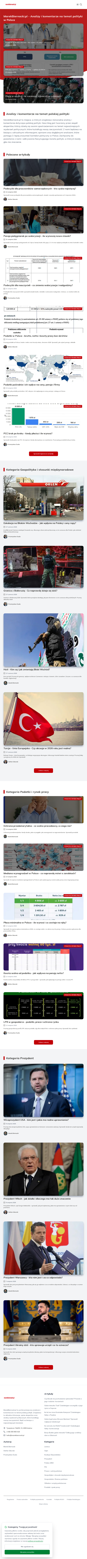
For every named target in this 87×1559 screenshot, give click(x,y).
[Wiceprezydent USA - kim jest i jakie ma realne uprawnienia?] (44, 1090)
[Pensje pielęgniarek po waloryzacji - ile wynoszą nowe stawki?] (44, 219)
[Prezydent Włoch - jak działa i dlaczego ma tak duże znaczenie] (44, 1169)
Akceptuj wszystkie (27, 1552)
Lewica (47, 1447)
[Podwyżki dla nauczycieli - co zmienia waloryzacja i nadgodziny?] (44, 269)
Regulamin (10, 1499)
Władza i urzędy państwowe (55, 1483)
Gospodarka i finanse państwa (55, 1479)
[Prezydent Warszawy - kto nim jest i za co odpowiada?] (44, 1248)
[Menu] (78, 4)
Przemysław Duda (14, 536)
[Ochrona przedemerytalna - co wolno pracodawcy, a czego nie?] (44, 809)
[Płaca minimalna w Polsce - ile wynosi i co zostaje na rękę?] (44, 906)
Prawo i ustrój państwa (53, 1471)
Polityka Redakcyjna (73, 1499)
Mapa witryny (43, 1504)
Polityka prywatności (37, 1499)
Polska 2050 (48, 1463)
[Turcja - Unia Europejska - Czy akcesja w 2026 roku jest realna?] (44, 718)
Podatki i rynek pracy (52, 1487)
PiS (45, 1467)
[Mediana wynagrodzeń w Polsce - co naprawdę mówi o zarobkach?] (44, 857)
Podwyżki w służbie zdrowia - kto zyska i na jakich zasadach (28, 42)
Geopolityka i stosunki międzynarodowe (59, 1475)
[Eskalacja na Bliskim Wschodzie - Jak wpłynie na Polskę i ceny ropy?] (44, 497)
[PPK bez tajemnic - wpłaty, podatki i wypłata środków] (44, 63)
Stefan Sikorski (13, 762)
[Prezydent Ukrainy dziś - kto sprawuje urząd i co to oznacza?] (44, 1321)
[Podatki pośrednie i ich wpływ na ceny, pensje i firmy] (44, 368)
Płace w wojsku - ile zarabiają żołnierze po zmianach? (33, 96)
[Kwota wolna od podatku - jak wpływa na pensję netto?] (44, 956)
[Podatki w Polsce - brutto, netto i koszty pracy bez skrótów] (44, 319)
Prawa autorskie (22, 1499)
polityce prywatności (35, 1541)
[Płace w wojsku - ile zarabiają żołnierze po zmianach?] (44, 90)
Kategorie (49, 1441)
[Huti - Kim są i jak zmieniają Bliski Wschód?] (44, 640)
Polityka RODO (59, 1499)
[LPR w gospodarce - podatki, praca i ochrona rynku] (44, 1005)
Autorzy (8, 1441)
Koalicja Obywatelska (52, 1455)
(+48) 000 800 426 (13, 1432)
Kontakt (49, 1499)
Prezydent (48, 1459)
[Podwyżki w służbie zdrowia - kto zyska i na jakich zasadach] (44, 36)
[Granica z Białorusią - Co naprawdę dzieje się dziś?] (44, 567)
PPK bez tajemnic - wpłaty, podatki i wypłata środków (25, 70)
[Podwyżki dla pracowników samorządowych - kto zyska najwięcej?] (44, 172)
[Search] (81, 5)
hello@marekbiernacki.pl (15, 1435)
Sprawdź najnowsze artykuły (43, 454)
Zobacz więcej (43, 770)
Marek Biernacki (13, 683)
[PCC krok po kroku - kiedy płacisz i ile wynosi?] (44, 417)
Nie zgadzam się (27, 1547)
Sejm (46, 1451)
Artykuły (48, 1394)
